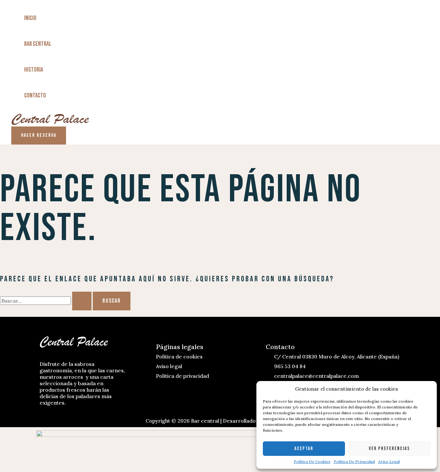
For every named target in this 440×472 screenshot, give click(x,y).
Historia (33, 70)
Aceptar (303, 449)
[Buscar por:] (46, 300)
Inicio (30, 18)
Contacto (35, 95)
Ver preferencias (389, 449)
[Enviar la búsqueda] (81, 301)
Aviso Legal (389, 461)
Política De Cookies (312, 461)
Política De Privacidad (354, 461)
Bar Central (38, 44)
